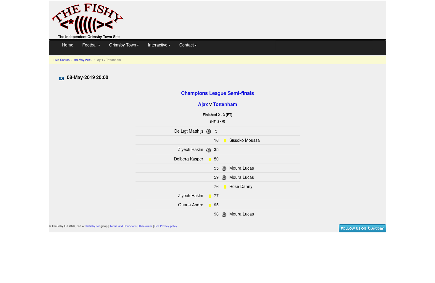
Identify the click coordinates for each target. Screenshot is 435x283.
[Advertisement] (260, 19)
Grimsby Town (122, 45)
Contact (186, 45)
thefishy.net (93, 226)
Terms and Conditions (123, 226)
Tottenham (225, 104)
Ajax (203, 104)
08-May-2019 (83, 60)
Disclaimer (145, 226)
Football (89, 45)
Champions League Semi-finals (217, 93)
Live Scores (62, 60)
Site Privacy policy (165, 226)
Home (67, 45)
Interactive (157, 45)
